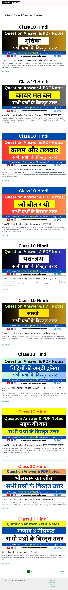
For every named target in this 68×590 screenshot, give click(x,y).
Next (62, 571)
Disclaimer (52, 584)
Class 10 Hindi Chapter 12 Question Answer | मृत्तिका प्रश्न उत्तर (29, 60)
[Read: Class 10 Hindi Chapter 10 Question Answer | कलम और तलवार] (34, 149)
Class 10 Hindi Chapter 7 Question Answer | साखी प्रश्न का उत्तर (29, 333)
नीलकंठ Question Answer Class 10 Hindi (19, 552)
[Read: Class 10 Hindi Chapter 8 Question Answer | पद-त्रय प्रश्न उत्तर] (34, 258)
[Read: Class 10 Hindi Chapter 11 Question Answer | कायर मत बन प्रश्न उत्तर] (34, 95)
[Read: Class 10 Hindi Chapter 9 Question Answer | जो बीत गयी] (34, 204)
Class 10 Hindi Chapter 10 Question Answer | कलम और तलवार (29, 169)
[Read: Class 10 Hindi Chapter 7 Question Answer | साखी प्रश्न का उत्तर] (34, 313)
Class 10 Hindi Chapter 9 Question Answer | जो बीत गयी (26, 224)
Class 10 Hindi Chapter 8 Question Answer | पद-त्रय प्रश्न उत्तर (29, 278)
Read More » (5, 71)
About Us (52, 580)
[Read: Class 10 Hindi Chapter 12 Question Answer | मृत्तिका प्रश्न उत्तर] (34, 40)
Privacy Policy (52, 582)
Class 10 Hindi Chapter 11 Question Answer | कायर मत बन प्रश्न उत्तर (31, 115)
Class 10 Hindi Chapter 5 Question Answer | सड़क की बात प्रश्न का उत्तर (32, 445)
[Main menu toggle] (64, 3)
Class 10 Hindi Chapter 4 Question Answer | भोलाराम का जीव (28, 499)
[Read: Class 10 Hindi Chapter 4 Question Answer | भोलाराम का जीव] (34, 479)
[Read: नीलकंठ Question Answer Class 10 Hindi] (34, 532)
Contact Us (52, 586)
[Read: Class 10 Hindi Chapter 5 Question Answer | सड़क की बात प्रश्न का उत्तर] (34, 425)
